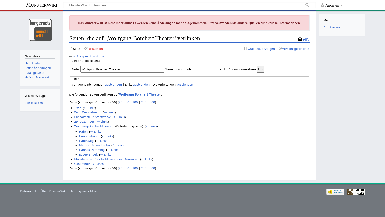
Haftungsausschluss (83, 191)
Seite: (76, 69)
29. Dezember (84, 121)
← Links (89, 108)
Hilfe (306, 39)
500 (152, 102)
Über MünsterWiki (53, 191)
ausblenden (113, 84)
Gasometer (82, 164)
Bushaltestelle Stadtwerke (92, 117)
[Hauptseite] (40, 29)
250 (143, 102)
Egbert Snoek (88, 154)
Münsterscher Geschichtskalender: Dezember (106, 159)
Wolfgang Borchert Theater (88, 56)
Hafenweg (86, 141)
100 (135, 102)
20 (120, 102)
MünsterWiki (41, 5)
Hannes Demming (92, 150)
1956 (77, 108)
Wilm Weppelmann (87, 112)
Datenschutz (29, 191)
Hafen (83, 131)
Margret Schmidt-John (94, 145)
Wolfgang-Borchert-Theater (93, 126)
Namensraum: (175, 69)
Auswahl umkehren (242, 69)
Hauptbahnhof (89, 136)
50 (127, 102)
